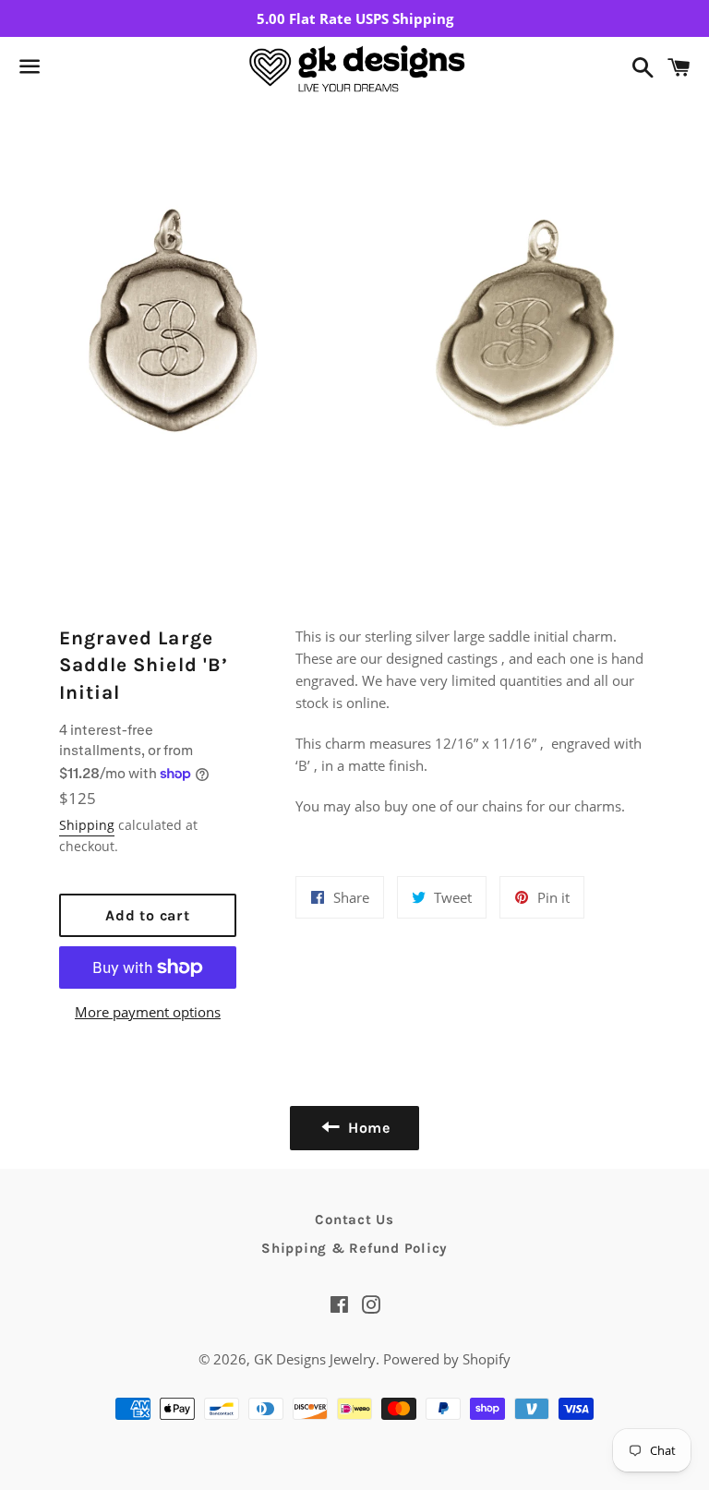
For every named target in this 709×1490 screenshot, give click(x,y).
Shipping (86, 825)
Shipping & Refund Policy (354, 1248)
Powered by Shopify (447, 1359)
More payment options (148, 1012)
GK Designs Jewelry (315, 1359)
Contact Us (354, 1219)
